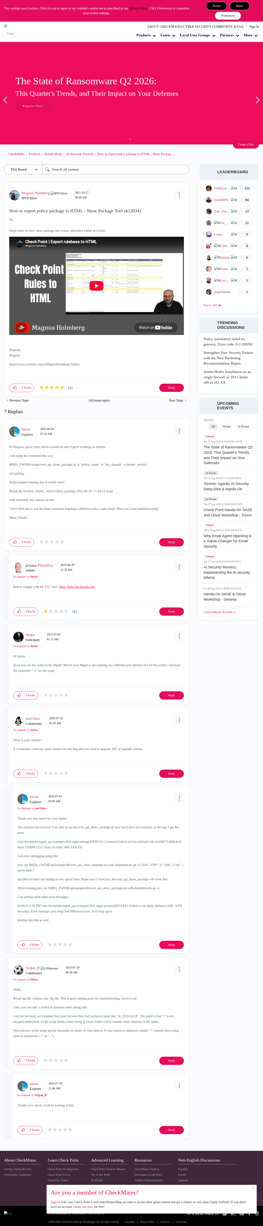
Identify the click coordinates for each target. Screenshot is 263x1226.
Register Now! (33, 105)
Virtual (209, 436)
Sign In (254, 26)
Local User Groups (195, 35)
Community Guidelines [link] (17, 1174)
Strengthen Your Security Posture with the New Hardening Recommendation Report (228, 358)
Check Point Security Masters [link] (108, 1169)
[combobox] (116, 169)
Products (143, 35)
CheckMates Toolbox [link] (147, 1169)
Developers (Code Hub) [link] (148, 1174)
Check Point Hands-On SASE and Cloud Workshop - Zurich (228, 512)
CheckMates (16, 154)
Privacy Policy (138, 8)
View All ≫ (213, 305)
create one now (83, 1207)
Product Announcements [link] (149, 1180)
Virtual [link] (226, 426)
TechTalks (97, 1180)
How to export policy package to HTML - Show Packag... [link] (135, 154)
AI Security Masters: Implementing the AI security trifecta (227, 572)
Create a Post (246, 144)
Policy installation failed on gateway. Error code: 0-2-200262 (228, 341)
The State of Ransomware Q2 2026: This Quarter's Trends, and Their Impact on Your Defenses (228, 455)
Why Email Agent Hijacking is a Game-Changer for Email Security (227, 541)
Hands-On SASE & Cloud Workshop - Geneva (225, 596)
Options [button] (184, 154)
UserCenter (181, 1222)
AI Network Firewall (79, 154)
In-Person (211, 473)
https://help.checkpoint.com (77, 587)
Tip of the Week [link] (100, 1174)
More (248, 35)
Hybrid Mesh (53, 154)
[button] (216, 6)
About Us (165, 1222)
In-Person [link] (243, 426)
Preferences (228, 15)
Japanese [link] (183, 1180)
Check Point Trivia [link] (59, 1174)
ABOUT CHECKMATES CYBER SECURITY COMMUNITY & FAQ (195, 26)
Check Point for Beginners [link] (63, 1169)
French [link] (182, 1174)
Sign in (55, 1202)
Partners (227, 35)
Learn (165, 35)
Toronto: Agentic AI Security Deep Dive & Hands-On (226, 486)
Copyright (130, 1222)
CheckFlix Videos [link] (58, 1180)
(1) (70, 388)
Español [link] (182, 1169)
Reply (171, 387)
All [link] (213, 426)
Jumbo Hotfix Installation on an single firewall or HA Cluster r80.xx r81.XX (227, 377)
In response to (25, 576)
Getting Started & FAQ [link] (17, 1169)
